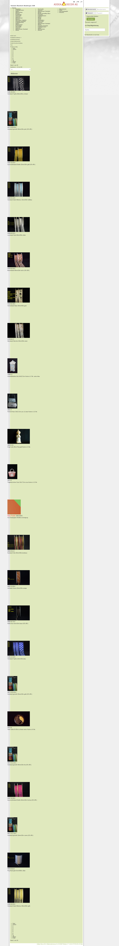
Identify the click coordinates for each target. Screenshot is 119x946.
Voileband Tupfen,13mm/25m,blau (16, 659)
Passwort (90, 13)
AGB (33, 5)
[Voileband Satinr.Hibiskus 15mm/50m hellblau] (18, 189)
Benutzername (91, 9)
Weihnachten (19, 12)
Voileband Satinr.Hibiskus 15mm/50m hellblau (19, 200)
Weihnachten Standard (44, 11)
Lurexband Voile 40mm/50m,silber (16, 235)
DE (74, 2)
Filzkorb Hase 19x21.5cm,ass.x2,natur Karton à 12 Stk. (22, 411)
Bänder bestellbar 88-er (44, 13)
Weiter (14, 61)
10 (13, 60)
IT (81, 2)
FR (78, 2)
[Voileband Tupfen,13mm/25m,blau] (18, 648)
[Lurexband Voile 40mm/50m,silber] (18, 224)
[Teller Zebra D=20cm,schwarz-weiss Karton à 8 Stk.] (18, 719)
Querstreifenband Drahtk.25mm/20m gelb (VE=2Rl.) (21, 164)
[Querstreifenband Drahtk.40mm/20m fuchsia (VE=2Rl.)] (18, 789)
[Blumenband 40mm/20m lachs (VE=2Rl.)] (18, 260)
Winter (39, 12)
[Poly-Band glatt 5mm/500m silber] (18, 860)
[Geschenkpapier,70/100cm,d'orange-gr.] (14, 507)
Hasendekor (41, 20)
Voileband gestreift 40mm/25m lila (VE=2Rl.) (19, 764)
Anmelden (91, 19)
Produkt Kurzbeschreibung (16, 43)
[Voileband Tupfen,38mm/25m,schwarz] (18, 83)
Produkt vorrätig (13, 46)
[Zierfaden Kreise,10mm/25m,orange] (18, 577)
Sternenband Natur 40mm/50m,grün (17, 305)
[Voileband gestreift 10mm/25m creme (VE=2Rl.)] (12, 824)
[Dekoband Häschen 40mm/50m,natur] (18, 330)
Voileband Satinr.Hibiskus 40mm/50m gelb (18, 906)
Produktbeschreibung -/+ (15, 37)
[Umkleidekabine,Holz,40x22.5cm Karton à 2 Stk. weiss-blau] (12, 365)
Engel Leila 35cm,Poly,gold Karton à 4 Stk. (19, 447)
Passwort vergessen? (91, 22)
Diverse (18, 13)
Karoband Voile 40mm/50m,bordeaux (17, 553)
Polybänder (19, 14)
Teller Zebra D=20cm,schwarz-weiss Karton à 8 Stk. (21, 729)
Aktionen (61, 12)
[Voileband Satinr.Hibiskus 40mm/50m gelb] (18, 895)
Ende (14, 62)
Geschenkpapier (63, 11)
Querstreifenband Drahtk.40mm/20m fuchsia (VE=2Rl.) (22, 800)
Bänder (14, 8)
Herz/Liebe (41, 9)
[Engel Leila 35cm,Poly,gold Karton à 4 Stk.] (18, 436)
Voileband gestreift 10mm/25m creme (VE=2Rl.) (20, 835)
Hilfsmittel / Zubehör (21, 20)
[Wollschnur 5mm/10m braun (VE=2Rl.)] (18, 613)
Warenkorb (20, 5)
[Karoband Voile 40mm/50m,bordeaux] (18, 542)
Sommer (40, 10)
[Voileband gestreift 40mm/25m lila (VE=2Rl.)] (12, 754)
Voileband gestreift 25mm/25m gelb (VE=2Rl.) (19, 694)
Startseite (13, 5)
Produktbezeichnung (15, 39)
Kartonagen (19, 25)
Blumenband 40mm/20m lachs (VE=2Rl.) (18, 270)
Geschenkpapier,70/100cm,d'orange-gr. (17, 517)
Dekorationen (62, 9)
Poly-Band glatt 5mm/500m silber (16, 870)
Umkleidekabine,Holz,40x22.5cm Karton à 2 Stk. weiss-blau (23, 376)
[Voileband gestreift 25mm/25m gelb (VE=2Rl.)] (12, 683)
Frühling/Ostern (20, 10)
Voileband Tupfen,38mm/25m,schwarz (17, 94)
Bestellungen (27, 5)
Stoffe (39, 19)
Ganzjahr (40, 14)
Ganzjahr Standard (21, 21)
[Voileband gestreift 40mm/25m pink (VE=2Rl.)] (12, 118)
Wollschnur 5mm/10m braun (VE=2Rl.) (17, 623)
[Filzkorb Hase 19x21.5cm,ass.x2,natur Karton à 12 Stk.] (12, 401)
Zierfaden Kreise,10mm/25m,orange (17, 588)
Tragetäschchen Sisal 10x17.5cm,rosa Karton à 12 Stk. (22, 482)
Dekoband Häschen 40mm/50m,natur (17, 341)
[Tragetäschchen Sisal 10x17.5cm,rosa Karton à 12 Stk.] (12, 471)
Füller (60, 10)
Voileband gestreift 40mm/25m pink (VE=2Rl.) (19, 129)
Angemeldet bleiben (92, 16)
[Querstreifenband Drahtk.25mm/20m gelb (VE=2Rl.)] (18, 154)
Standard (18, 9)
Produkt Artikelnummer (15, 41)
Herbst (17, 11)
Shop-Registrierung (92, 25)
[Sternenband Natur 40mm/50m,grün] (18, 295)
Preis (11, 45)
